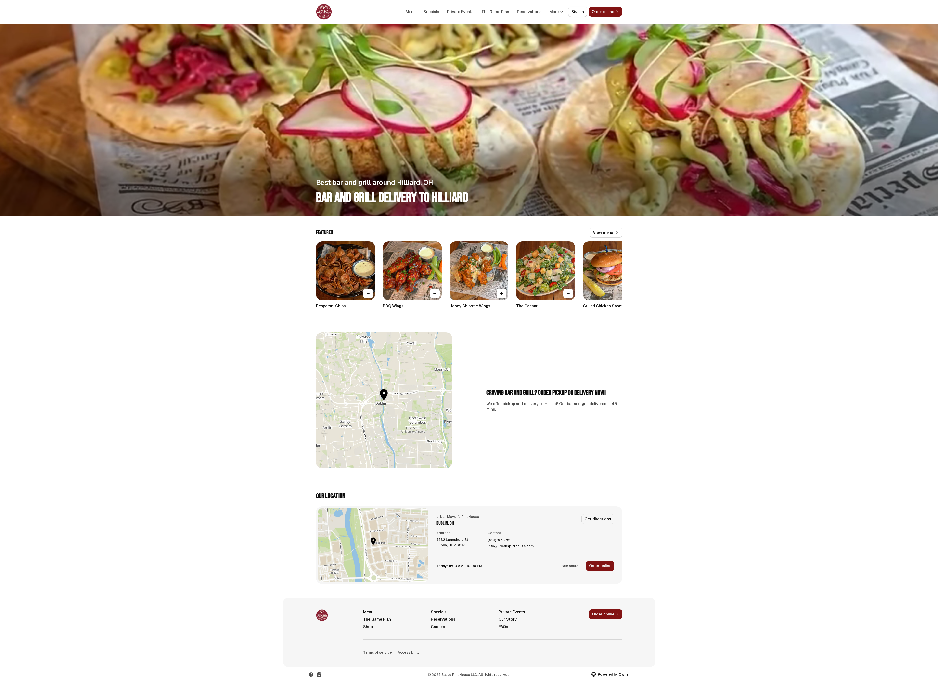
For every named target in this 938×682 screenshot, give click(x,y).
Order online (600, 565)
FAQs (503, 626)
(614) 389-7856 (501, 540)
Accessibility (409, 652)
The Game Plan (495, 11)
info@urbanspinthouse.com (511, 546)
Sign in (577, 11)
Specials (431, 11)
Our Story (508, 619)
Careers (438, 626)
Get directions (598, 519)
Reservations (529, 11)
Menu (411, 11)
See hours (570, 566)
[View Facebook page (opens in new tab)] (311, 675)
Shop (368, 626)
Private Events (460, 11)
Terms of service (377, 652)
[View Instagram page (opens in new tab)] (319, 675)
